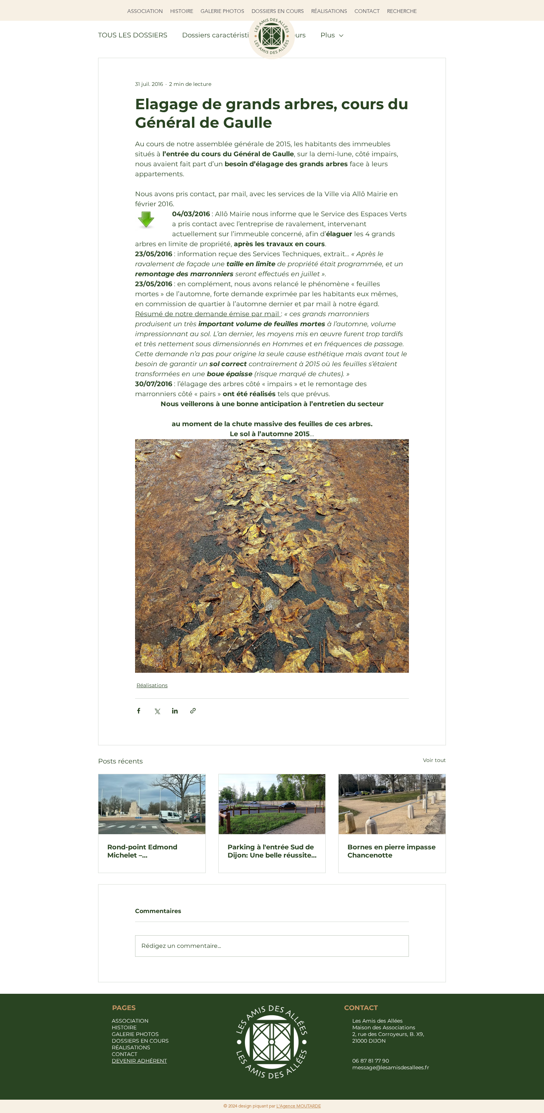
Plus (327, 35)
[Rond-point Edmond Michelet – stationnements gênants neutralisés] (151, 804)
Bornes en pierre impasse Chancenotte (391, 851)
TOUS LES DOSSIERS (132, 35)
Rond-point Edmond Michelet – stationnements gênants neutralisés (150, 851)
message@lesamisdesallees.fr (390, 1067)
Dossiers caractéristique (222, 35)
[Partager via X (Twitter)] (156, 710)
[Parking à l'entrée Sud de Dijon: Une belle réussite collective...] (272, 804)
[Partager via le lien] (193, 710)
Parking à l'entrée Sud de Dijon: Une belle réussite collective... (271, 851)
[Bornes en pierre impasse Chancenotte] (392, 804)
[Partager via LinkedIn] (174, 710)
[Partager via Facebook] (138, 710)
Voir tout (434, 760)
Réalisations (152, 685)
